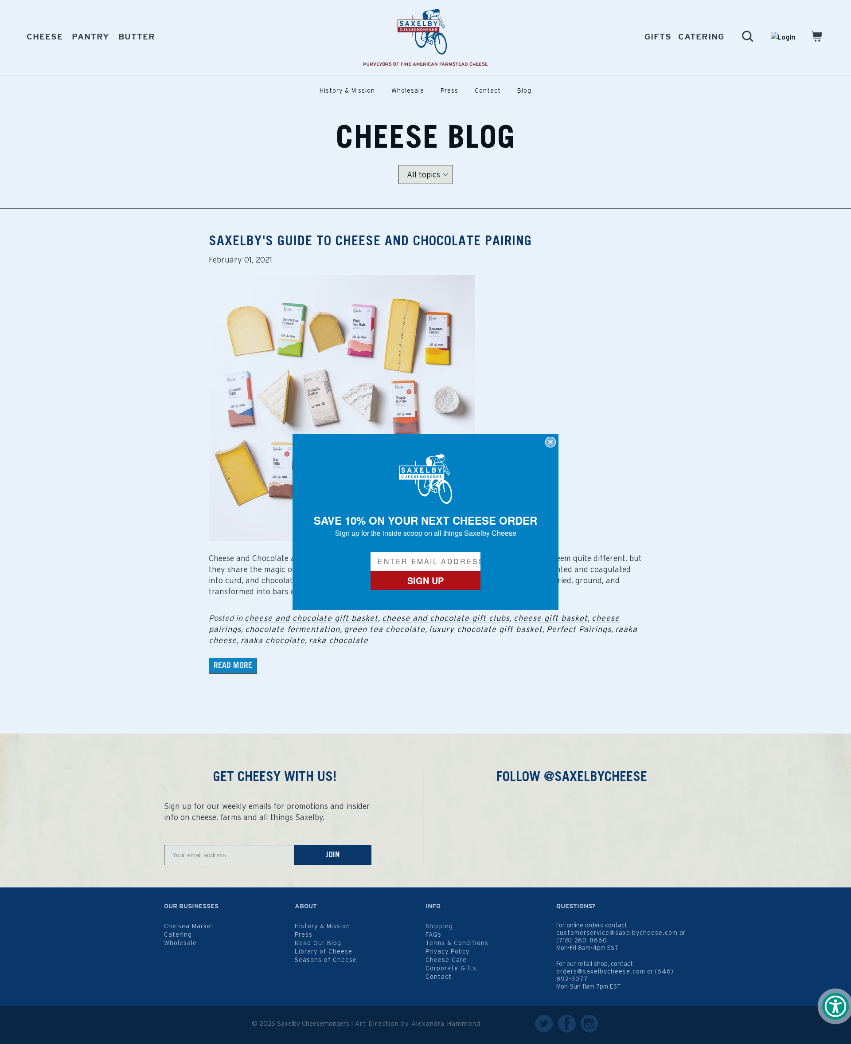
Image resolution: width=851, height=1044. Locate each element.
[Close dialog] (550, 442)
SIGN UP (425, 580)
